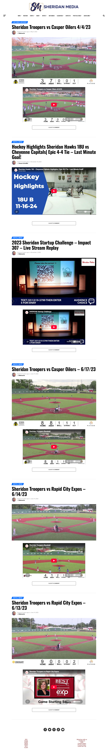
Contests (68, 16)
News (19, 16)
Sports (44, 16)
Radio (37, 16)
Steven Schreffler (23, 163)
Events (32, 16)
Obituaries (52, 16)
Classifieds (60, 16)
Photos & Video (77, 16)
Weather (25, 16)
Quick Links (87, 16)
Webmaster (22, 33)
